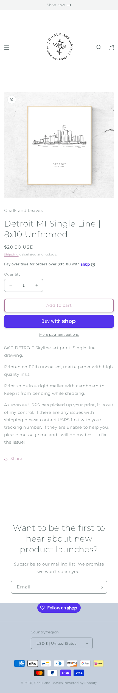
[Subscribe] (101, 587)
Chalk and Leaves (48, 683)
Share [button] (16, 458)
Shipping (11, 254)
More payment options (59, 334)
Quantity (12, 274)
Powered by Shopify (80, 683)
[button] (7, 47)
